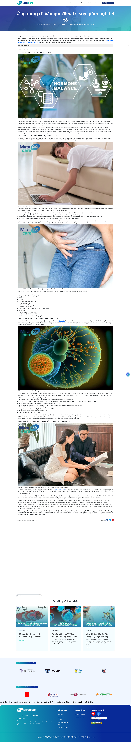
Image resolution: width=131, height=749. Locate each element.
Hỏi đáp (110, 3)
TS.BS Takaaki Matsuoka (62, 36)
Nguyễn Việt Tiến (91, 737)
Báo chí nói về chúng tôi (27, 686)
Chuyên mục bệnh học (50, 24)
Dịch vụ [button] (76, 3)
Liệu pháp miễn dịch (79, 717)
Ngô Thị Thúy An (27, 36)
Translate (103, 719)
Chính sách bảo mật (63, 722)
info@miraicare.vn (23, 718)
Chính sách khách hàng (63, 727)
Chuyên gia (91, 3)
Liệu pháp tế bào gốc (80, 714)
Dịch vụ (60, 717)
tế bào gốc (62, 321)
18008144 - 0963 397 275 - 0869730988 (28, 715)
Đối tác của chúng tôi (26, 663)
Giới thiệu (70, 3)
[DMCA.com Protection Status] (96, 722)
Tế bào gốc (62, 24)
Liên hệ (105, 3)
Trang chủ (63, 3)
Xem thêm (22, 640)
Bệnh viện (83, 3)
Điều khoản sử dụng (63, 724)
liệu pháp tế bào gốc (59, 490)
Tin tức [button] (97, 3)
